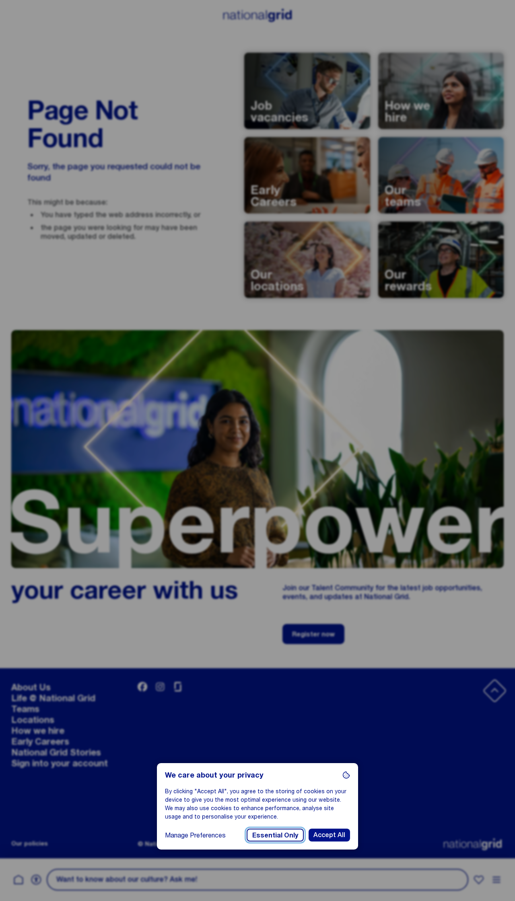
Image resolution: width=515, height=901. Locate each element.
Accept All (329, 835)
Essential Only (275, 835)
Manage (195, 835)
